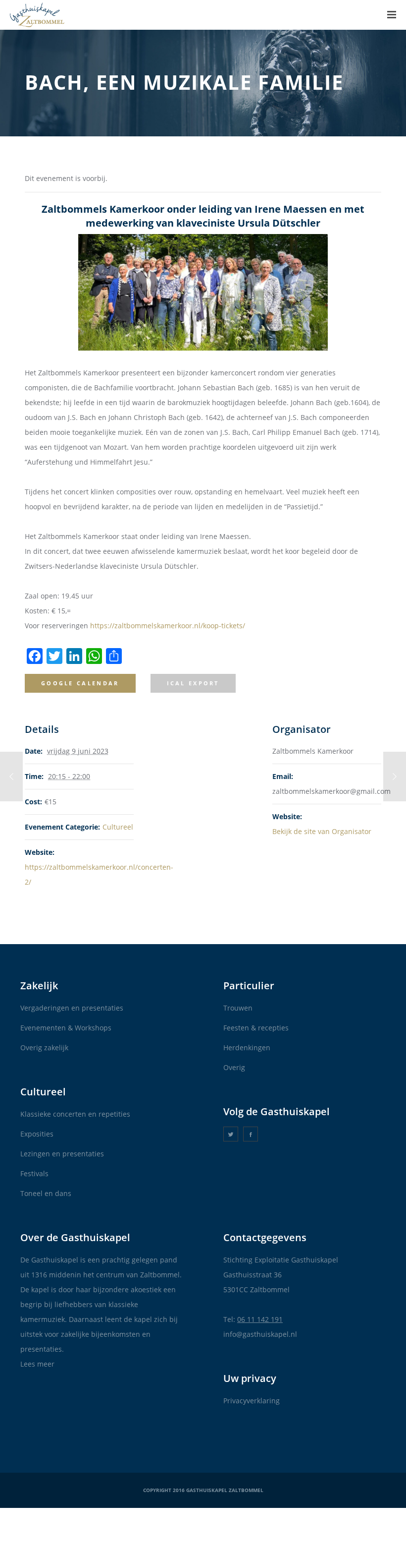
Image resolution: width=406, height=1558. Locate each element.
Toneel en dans (45, 1193)
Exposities (36, 1134)
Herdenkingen (246, 1047)
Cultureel (117, 827)
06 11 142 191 (260, 1319)
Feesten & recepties (256, 1027)
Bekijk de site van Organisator (321, 831)
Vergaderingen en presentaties (71, 1008)
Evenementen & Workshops (65, 1027)
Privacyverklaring (251, 1400)
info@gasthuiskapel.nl (260, 1334)
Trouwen (238, 1008)
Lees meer (37, 1364)
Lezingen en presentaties (62, 1153)
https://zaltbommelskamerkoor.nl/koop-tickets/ (167, 625)
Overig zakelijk (44, 1047)
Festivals (34, 1173)
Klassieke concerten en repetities (75, 1114)
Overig (234, 1067)
